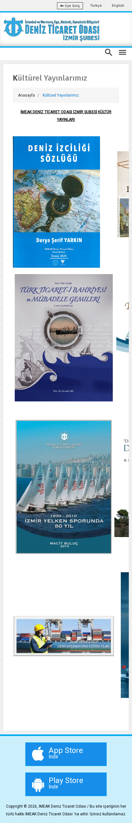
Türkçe (96, 6)
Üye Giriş (72, 6)
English (118, 6)
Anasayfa (26, 95)
